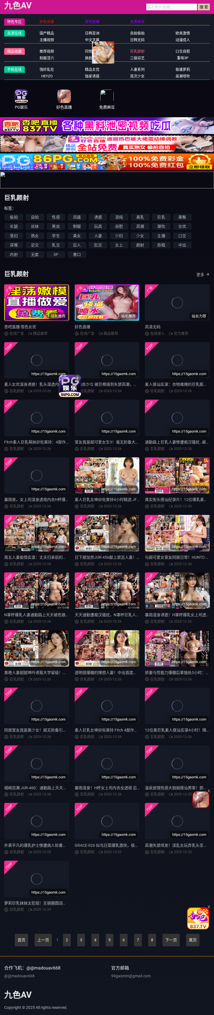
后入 (77, 245)
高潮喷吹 (183, 76)
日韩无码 (137, 40)
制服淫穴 (47, 58)
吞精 (161, 245)
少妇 (119, 236)
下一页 (171, 940)
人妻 (98, 236)
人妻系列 (137, 69)
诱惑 (98, 217)
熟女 (35, 236)
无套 (35, 254)
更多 (200, 274)
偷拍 (14, 217)
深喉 (14, 245)
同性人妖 (92, 51)
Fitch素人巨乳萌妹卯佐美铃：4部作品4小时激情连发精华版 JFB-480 (63, 442)
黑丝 (56, 226)
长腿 (14, 226)
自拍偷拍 (137, 33)
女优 (182, 226)
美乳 (140, 217)
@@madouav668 (19, 976)
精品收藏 (14, 51)
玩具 (98, 226)
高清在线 (14, 33)
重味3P (182, 58)
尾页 (193, 940)
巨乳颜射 (137, 51)
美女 (77, 236)
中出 (182, 245)
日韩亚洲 (92, 33)
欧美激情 (183, 33)
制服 (77, 226)
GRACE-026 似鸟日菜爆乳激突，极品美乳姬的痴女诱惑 (122, 845)
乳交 (56, 245)
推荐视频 (47, 51)
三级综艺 (137, 58)
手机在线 (14, 69)
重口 (77, 254)
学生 (56, 236)
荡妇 (14, 236)
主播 (161, 236)
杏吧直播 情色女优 (20, 327)
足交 (35, 245)
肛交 (98, 245)
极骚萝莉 (183, 69)
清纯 (119, 217)
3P (56, 254)
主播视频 (47, 40)
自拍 (35, 217)
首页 (21, 940)
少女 (140, 236)
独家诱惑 (92, 76)
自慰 (119, 226)
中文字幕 (92, 40)
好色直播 (82, 327)
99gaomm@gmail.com (131, 976)
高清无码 (152, 327)
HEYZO (47, 76)
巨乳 (161, 217)
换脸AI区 (92, 58)
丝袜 (35, 226)
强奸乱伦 (47, 69)
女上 (119, 245)
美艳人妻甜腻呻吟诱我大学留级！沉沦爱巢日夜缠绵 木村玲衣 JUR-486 (65, 672)
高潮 (140, 226)
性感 (56, 217)
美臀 (182, 217)
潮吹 (161, 226)
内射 (14, 254)
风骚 (77, 217)
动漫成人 (183, 40)
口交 (182, 236)
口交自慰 (183, 51)
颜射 (140, 245)
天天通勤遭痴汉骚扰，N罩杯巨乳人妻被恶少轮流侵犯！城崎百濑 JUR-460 (139, 615)
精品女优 (92, 69)
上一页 (43, 940)
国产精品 (47, 33)
